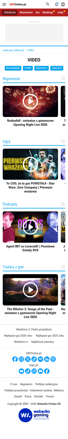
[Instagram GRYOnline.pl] (21, 359)
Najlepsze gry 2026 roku (18, 335)
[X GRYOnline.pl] (27, 359)
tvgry (27, 68)
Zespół (18, 396)
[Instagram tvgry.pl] (34, 371)
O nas (13, 384)
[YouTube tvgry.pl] (21, 371)
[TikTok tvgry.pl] (27, 371)
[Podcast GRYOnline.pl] (40, 359)
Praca (28, 396)
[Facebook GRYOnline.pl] (15, 359)
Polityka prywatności (16, 390)
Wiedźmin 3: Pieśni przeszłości (34, 329)
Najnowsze (13, 68)
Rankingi (47, 12)
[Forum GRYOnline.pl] (53, 359)
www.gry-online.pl (13, 50)
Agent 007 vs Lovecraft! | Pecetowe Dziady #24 (30, 231)
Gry (38, 12)
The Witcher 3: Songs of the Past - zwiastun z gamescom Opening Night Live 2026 (30, 296)
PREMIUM (10, 12)
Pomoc (50, 396)
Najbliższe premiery (42, 341)
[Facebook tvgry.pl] (47, 371)
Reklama (59, 390)
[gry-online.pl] (18, 4)
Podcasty (42, 68)
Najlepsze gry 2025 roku (50, 335)
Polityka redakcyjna (46, 384)
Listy (60, 12)
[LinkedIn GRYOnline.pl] (47, 359)
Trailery (57, 68)
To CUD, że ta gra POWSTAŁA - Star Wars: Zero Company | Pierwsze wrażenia (30, 171)
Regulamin (26, 384)
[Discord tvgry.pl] (40, 371)
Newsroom (26, 12)
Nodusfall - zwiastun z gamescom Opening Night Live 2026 (30, 106)
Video (30, 50)
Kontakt (38, 396)
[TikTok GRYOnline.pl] (34, 359)
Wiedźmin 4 (21, 341)
